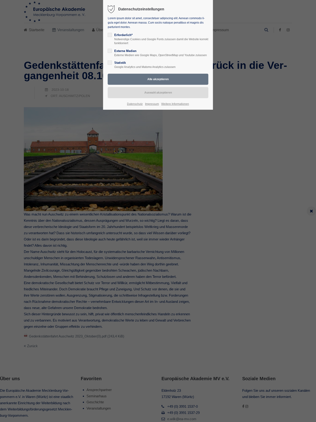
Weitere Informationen (175, 104)
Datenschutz (135, 104)
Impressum (152, 104)
